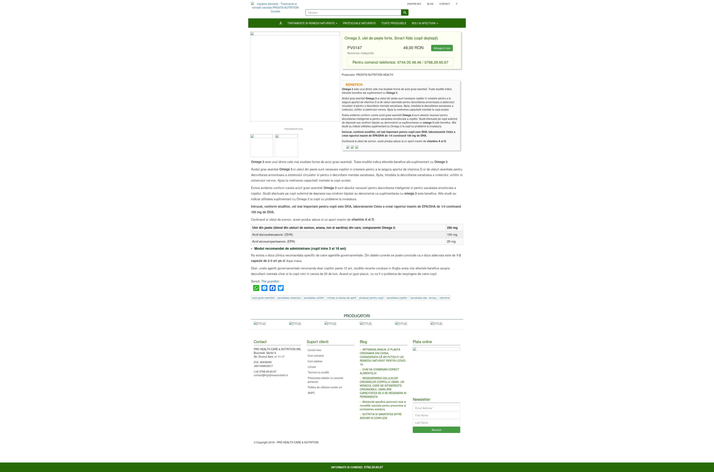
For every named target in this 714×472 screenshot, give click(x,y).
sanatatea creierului (289, 298)
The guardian (270, 281)
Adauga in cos (442, 48)
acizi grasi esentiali (263, 298)
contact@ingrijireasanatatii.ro (271, 375)
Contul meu (314, 350)
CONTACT (444, 3)
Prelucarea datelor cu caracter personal (325, 379)
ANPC (311, 393)
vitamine (444, 298)
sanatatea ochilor (314, 298)
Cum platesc (315, 361)
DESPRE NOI (414, 3)
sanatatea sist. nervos (423, 298)
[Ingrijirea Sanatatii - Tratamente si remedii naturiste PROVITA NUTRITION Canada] (275, 6)
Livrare (312, 367)
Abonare (437, 430)
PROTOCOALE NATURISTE (359, 23)
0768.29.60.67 (436, 62)
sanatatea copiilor (397, 298)
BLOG (430, 3)
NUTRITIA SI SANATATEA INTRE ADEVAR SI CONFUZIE (381, 416)
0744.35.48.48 (409, 62)
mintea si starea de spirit (341, 298)
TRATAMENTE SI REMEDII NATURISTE (311, 23)
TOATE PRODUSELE (393, 23)
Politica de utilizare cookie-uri (325, 387)
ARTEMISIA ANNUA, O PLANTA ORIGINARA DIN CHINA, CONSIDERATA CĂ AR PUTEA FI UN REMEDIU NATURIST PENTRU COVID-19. (383, 357)
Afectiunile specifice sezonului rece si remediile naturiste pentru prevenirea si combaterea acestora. (383, 405)
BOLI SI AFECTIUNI (424, 23)
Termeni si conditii (318, 372)
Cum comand (316, 355)
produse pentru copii (371, 298)
